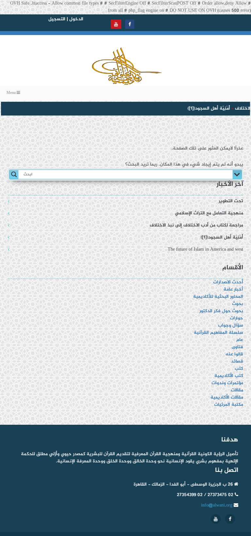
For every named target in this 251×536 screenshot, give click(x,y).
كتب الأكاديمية (228, 376)
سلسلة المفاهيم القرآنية (218, 332)
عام (239, 340)
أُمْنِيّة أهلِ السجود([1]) (207, 108)
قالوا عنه (234, 354)
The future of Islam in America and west (205, 249)
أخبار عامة (233, 289)
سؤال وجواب (230, 325)
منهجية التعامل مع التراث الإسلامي (209, 213)
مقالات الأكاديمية (226, 397)
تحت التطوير (231, 201)
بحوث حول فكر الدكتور (220, 311)
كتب (239, 368)
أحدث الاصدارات (228, 282)
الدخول (76, 19)
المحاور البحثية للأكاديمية (218, 296)
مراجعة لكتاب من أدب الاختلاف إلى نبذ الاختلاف (196, 225)
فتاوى (237, 347)
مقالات (237, 390)
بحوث (237, 304)
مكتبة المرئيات (228, 404)
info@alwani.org (216, 505)
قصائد (237, 361)
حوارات (236, 318)
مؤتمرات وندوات (227, 383)
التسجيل (56, 19)
